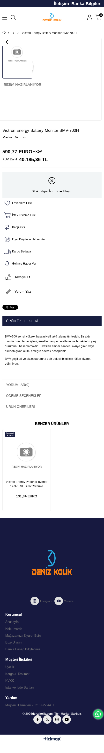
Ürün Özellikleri (22, 321)
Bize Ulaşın (13, 642)
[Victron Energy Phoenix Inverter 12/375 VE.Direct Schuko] (27, 453)
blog (15, 363)
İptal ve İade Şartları (19, 687)
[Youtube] (66, 719)
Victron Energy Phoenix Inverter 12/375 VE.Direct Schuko (26, 484)
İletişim (61, 3)
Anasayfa (12, 622)
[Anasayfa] (8, 33)
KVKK (9, 680)
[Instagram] (57, 719)
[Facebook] (37, 719)
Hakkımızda (13, 629)
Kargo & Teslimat (17, 674)
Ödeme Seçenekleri (24, 396)
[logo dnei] (52, 562)
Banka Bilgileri (86, 3)
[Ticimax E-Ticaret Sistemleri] (52, 739)
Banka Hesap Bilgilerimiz (22, 649)
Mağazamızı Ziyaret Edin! (23, 635)
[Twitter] (47, 719)
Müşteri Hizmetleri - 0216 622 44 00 (30, 705)
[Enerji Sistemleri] (13, 33)
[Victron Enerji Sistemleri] (18, 33)
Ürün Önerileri (20, 406)
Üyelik (9, 667)
